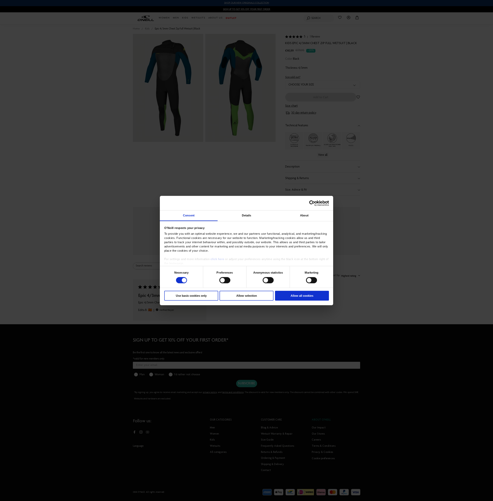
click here (217, 259)
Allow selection (246, 295)
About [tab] (304, 215)
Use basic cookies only (191, 295)
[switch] (224, 280)
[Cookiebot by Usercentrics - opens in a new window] (312, 203)
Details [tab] (246, 215)
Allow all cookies (302, 295)
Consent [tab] (189, 215)
